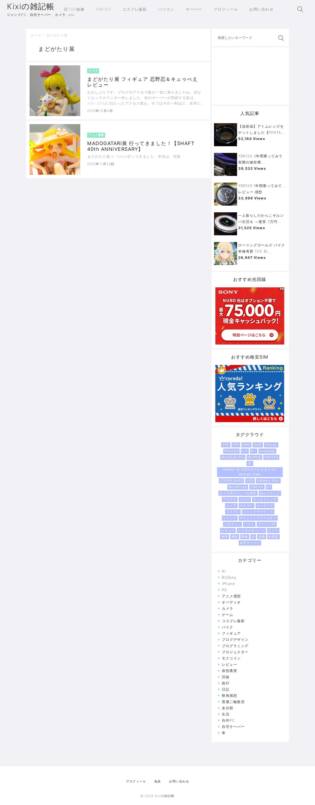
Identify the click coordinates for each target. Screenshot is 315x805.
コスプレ (233, 511)
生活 (225, 714)
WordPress (238, 487)
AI (224, 571)
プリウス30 (267, 524)
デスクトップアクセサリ (258, 518)
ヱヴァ (273, 530)
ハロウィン (232, 524)
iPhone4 (231, 451)
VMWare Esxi (268, 480)
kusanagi (267, 451)
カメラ (231, 505)
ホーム (36, 35)
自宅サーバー (250, 543)
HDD (246, 444)
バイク (227, 627)
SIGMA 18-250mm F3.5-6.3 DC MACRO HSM (249, 472)
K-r (253, 451)
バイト (249, 524)
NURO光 (254, 457)
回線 (225, 677)
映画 (244, 536)
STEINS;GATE (231, 480)
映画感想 (229, 695)
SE (250, 463)
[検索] (280, 38)
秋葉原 (273, 536)
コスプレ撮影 (233, 621)
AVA (225, 444)
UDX (250, 480)
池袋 (261, 536)
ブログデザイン (235, 639)
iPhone (271, 444)
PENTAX (271, 457)
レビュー (228, 530)
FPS (236, 444)
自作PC (228, 720)
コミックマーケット (258, 511)
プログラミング (235, 646)
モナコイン (231, 658)
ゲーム (227, 614)
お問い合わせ (179, 781)
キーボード (265, 505)
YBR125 (256, 487)
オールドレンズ (265, 499)
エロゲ (245, 499)
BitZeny (229, 577)
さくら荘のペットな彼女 (238, 493)
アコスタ (229, 499)
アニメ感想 (231, 596)
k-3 (245, 451)
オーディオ (231, 602)
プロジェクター (235, 652)
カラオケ (246, 505)
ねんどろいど (270, 493)
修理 (224, 536)
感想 (234, 536)
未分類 (227, 708)
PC (224, 590)
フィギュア (231, 633)
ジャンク (229, 518)
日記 (225, 689)
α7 (269, 487)
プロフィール (136, 781)
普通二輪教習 (233, 702)
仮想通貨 (229, 670)
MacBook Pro (232, 457)
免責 (157, 781)
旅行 (225, 683)
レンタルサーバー (251, 530)
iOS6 (258, 444)
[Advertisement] (250, 76)
